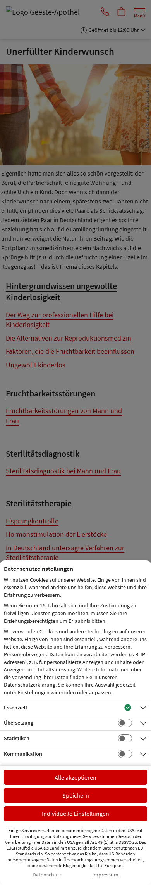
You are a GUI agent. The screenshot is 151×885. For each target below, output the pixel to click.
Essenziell (15, 707)
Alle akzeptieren (75, 777)
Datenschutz (47, 874)
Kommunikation (23, 753)
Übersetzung (18, 722)
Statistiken (16, 738)
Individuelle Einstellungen (75, 813)
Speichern (75, 795)
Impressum (105, 874)
